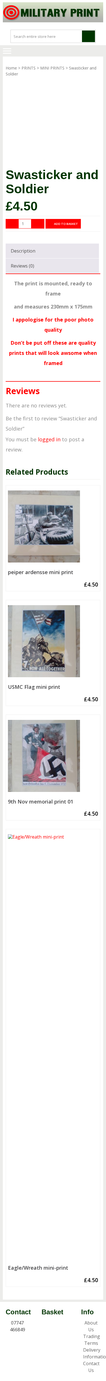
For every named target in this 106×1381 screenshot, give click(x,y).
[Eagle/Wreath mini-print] (53, 1048)
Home (11, 68)
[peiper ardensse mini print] (53, 528)
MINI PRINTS (52, 68)
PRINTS (28, 68)
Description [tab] (23, 251)
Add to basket (66, 223)
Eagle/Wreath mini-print (38, 1268)
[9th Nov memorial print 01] (53, 758)
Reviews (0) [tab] (22, 266)
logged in (49, 439)
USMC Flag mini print (34, 687)
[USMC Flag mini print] (53, 643)
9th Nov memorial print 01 (40, 802)
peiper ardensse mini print (40, 572)
